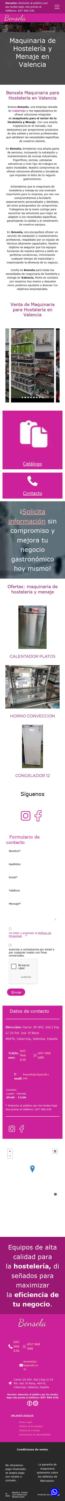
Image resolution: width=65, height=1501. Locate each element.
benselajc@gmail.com (30, 1365)
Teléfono (14, 890)
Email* (13, 877)
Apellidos (14, 864)
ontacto (34, 493)
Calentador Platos (32, 656)
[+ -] (32, 1172)
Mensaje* (15, 903)
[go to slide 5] (34, 397)
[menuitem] (25, 1422)
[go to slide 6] (37, 397)
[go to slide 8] (42, 397)
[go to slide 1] (22, 397)
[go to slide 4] (31, 397)
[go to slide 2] (25, 397)
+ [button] (10, 1151)
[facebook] (29, 1404)
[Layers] (55, 1151)
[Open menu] (57, 7)
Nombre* (15, 850)
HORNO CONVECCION (32, 716)
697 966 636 (26, 10)
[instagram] (35, 1404)
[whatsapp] (54, 1492)
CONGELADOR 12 (32, 775)
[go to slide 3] (28, 397)
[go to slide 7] (39, 397)
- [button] (10, 1156)
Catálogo (32, 463)
